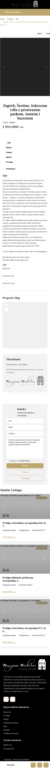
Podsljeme (10, 169)
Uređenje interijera (10, 723)
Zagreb (12, 122)
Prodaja (10, 19)
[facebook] (6, 699)
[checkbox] (7, 461)
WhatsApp (25, 478)
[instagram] (12, 699)
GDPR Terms (25, 461)
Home (2, 19)
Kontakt (6, 730)
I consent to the (19, 461)
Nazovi (26, 472)
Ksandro (21, 409)
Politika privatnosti (10, 733)
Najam (6, 719)
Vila (17, 19)
